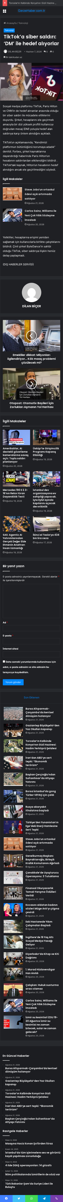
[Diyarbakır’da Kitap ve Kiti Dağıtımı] (13, 958)
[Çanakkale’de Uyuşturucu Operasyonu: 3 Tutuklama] (13, 877)
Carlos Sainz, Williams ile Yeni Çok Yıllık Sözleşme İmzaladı (40, 215)
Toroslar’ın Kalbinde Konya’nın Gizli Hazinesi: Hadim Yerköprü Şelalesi (41, 744)
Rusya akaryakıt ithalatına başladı (37, 808)
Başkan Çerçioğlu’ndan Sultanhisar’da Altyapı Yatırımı (40, 778)
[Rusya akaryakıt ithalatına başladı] (13, 811)
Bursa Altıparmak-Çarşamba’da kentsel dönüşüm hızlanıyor (40, 712)
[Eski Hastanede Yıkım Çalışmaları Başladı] (13, 926)
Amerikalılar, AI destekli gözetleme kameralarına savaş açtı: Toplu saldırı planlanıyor (16, 455)
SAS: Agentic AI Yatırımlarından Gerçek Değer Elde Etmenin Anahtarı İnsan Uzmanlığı (14, 541)
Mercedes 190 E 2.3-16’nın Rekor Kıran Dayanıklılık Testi (15, 493)
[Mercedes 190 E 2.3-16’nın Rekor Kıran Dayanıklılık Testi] (16, 479)
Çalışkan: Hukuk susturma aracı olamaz (42, 986)
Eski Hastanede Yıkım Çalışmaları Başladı (39, 923)
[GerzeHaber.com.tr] (32, 11)
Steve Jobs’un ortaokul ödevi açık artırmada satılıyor (39, 194)
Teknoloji (23, 23)
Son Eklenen (31, 697)
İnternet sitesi (10, 648)
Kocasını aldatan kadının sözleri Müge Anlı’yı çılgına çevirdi (42, 908)
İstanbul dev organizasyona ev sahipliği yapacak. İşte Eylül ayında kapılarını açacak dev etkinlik (44, 498)
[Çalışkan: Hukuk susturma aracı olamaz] (13, 989)
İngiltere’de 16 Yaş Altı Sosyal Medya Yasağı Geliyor (39, 940)
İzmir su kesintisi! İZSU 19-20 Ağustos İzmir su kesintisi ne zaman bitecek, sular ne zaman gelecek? (42, 1025)
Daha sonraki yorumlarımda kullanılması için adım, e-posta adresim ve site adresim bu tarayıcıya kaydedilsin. (29, 667)
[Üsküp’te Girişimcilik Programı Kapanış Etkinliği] (46, 437)
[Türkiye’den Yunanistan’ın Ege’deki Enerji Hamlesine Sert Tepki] (13, 827)
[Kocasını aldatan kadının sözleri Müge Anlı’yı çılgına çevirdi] (13, 909)
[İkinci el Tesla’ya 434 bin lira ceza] (46, 524)
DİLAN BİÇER (14, 51)
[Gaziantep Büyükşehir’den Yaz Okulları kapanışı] (13, 730)
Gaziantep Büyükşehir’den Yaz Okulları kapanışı (42, 727)
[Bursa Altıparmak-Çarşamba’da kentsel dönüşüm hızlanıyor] (13, 713)
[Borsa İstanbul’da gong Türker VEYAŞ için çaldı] (13, 796)
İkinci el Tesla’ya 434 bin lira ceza (46, 536)
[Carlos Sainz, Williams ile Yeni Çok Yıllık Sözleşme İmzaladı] (12, 215)
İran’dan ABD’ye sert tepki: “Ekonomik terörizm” (39, 761)
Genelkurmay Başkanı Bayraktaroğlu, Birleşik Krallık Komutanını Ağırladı (42, 859)
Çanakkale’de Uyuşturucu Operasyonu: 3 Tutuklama (42, 874)
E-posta (8, 635)
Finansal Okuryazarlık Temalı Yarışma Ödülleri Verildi (41, 891)
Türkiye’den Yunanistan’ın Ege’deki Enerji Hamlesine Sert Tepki (42, 826)
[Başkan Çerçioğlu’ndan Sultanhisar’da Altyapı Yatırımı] (13, 779)
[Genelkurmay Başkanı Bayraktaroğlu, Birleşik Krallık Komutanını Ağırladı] (13, 860)
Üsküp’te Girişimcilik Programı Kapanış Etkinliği (46, 452)
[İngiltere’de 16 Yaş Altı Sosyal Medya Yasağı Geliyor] (13, 942)
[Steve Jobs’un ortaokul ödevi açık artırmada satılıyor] (12, 193)
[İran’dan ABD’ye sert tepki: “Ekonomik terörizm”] (13, 762)
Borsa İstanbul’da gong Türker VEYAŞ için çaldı (41, 793)
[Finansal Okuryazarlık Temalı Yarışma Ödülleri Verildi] (13, 892)
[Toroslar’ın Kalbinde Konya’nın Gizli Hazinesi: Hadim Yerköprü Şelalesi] (13, 745)
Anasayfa (11, 23)
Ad (5, 622)
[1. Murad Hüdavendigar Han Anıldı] (13, 974)
